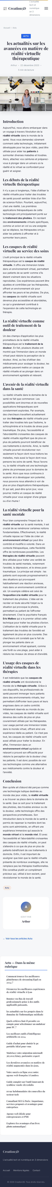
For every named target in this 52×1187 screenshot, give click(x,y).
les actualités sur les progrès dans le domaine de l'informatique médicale (24, 1013)
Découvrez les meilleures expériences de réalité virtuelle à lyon (25, 991)
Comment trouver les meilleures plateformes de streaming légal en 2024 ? (23, 979)
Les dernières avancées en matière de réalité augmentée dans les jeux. (25, 1064)
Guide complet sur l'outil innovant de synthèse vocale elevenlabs (25, 1083)
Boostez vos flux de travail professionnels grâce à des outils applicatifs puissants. (22, 1001)
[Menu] (46, 8)
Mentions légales (21, 1170)
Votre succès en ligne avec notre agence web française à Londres (22, 1074)
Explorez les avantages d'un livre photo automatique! (23, 1125)
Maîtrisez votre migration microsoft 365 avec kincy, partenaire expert (24, 1054)
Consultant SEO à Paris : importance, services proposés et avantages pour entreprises (25, 1104)
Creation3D (14, 8)
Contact (36, 1170)
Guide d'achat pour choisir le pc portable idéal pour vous (22, 1045)
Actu (15, 28)
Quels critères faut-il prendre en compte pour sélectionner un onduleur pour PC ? (25, 1024)
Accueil (6, 28)
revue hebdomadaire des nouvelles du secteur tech (25, 1093)
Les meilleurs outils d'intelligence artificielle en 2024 (23, 1035)
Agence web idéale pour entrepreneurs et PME (18, 1115)
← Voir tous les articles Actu (17, 938)
